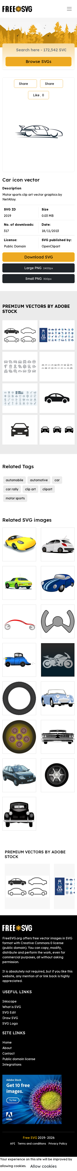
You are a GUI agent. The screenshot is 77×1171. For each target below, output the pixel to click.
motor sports (15, 498)
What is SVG (11, 1007)
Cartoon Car (16, 671)
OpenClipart (51, 246)
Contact (8, 1053)
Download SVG (38, 257)
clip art (30, 489)
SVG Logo (10, 1023)
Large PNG (38, 268)
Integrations (11, 1064)
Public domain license (18, 1059)
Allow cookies (43, 1166)
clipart (47, 489)
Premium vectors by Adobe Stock (36, 308)
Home (7, 1042)
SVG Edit (9, 1012)
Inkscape (9, 1001)
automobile (14, 480)
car (57, 480)
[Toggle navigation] (69, 9)
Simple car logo (19, 633)
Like (38, 95)
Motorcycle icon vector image (58, 669)
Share (23, 84)
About (7, 1048)
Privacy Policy (57, 1143)
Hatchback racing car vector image (58, 551)
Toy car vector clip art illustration (58, 589)
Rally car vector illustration (19, 592)
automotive (39, 480)
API (13, 1143)
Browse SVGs (38, 61)
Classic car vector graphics (58, 707)
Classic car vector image (58, 745)
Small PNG (38, 279)
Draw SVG (10, 1018)
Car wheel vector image (19, 745)
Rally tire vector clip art (19, 707)
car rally (12, 489)
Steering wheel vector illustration (57, 628)
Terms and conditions (32, 1143)
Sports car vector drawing (19, 553)
